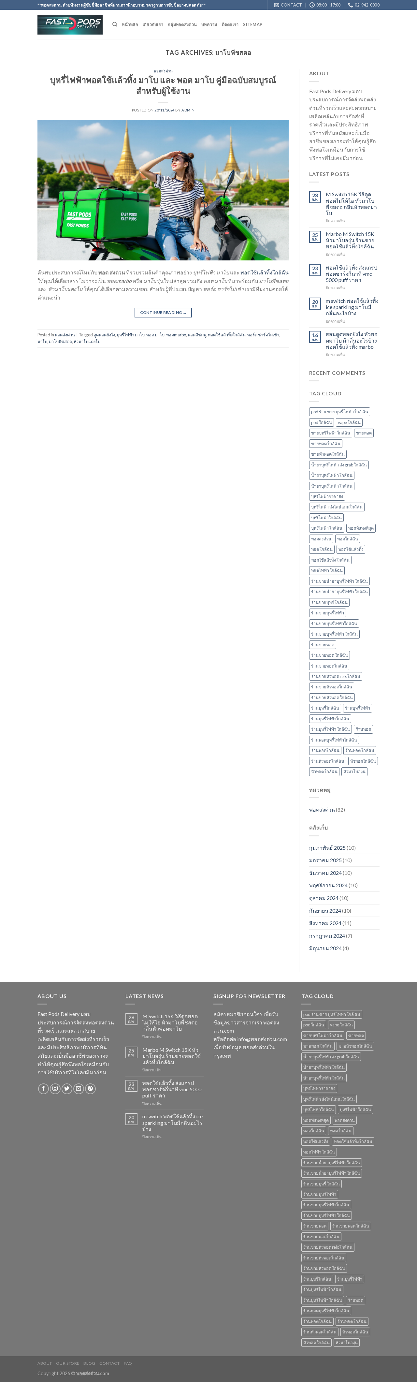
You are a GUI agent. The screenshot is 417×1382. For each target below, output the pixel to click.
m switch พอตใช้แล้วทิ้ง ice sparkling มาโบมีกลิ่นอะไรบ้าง (352, 307)
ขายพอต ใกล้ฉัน (325, 443)
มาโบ (42, 341)
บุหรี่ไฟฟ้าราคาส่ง (327, 496)
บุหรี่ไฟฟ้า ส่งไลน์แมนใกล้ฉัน (337, 506)
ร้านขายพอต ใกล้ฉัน (329, 655)
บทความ (209, 24)
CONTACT (109, 1363)
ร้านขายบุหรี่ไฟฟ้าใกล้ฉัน (334, 623)
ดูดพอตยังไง (104, 334)
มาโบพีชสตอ (60, 341)
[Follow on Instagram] (55, 1088)
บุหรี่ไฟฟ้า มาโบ (131, 334)
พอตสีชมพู (197, 334)
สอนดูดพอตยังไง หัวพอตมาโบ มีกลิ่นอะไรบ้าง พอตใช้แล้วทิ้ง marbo (352, 340)
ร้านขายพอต (322, 644)
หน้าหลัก (130, 24)
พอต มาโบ (155, 334)
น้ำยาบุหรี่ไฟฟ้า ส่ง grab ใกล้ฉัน (339, 464)
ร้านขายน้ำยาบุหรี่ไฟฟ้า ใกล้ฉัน (339, 581)
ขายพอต (364, 432)
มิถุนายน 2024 (325, 948)
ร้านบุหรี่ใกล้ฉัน (325, 708)
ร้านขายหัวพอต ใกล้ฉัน (332, 697)
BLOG (89, 1363)
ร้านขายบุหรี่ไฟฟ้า (327, 612)
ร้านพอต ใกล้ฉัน (359, 750)
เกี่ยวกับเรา (153, 24)
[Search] (114, 24)
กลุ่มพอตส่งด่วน (182, 24)
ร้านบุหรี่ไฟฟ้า (357, 708)
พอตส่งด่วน (163, 71)
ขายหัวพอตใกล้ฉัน (328, 454)
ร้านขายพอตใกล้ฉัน (329, 666)
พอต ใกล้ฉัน (322, 549)
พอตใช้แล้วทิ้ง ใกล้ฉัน (330, 560)
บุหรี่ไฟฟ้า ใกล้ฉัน (326, 528)
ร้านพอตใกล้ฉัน (325, 750)
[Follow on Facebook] (43, 1088)
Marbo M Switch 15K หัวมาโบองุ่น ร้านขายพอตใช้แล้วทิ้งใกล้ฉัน (350, 240)
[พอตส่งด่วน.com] (70, 24)
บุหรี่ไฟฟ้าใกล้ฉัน (326, 517)
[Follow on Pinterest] (90, 1088)
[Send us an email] (78, 1088)
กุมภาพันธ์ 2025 (327, 848)
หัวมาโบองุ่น (354, 771)
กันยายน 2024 (325, 910)
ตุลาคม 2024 (323, 898)
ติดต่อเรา (230, 24)
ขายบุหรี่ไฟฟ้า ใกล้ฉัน (330, 432)
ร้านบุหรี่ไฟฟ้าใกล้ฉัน (330, 718)
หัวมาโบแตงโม (87, 341)
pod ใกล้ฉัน (321, 422)
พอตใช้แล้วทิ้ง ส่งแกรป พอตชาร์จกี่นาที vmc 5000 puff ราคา (351, 273)
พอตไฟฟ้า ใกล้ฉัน (327, 570)
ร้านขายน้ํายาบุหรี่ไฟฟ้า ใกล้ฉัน (339, 591)
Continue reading (163, 312)
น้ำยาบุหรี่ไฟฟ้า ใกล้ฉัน (331, 475)
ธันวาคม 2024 (325, 873)
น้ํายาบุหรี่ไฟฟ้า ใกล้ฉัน (331, 486)
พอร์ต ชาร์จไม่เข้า (263, 334)
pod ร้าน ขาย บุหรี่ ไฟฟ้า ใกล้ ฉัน (339, 411)
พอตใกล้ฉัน (347, 538)
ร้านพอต (363, 729)
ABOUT (44, 1363)
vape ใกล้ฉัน (349, 422)
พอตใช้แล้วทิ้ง (350, 549)
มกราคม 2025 (325, 860)
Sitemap (252, 24)
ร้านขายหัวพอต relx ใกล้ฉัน (335, 676)
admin (188, 110)
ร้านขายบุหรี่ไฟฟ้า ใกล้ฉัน (334, 634)
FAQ (128, 1363)
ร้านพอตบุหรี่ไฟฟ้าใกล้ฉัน (334, 739)
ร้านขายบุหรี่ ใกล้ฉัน (329, 602)
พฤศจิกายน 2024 (328, 885)
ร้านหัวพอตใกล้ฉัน (327, 761)
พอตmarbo (176, 334)
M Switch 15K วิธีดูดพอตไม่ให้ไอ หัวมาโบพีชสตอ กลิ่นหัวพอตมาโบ (351, 203)
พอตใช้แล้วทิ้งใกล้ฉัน (264, 272)
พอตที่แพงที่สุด (361, 528)
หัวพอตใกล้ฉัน (363, 761)
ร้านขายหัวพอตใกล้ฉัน (331, 686)
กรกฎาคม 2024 (327, 936)
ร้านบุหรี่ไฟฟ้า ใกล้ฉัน (330, 729)
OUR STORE (67, 1363)
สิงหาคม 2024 (325, 923)
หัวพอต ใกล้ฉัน (324, 771)
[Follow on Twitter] (67, 1088)
